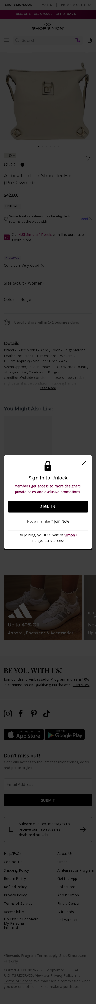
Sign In (48, 506)
